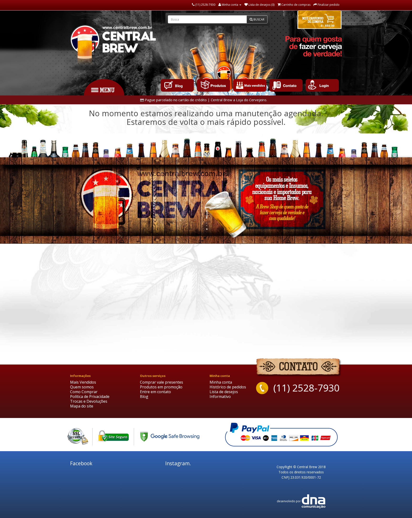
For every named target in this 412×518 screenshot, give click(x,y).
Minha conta (221, 382)
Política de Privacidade (89, 396)
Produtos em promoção (161, 387)
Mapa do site (81, 406)
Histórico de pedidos (228, 387)
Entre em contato (155, 391)
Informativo (220, 396)
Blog (144, 396)
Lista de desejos (224, 391)
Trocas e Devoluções (88, 401)
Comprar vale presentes (161, 382)
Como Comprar (84, 391)
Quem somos (82, 387)
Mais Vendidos (83, 382)
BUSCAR (258, 19)
